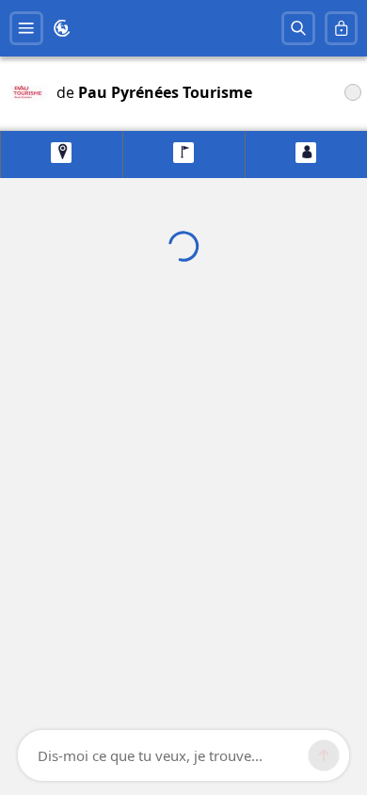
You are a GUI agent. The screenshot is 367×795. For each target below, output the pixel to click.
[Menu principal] (26, 28)
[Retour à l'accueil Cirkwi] (62, 28)
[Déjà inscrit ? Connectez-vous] (342, 28)
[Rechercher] (298, 28)
